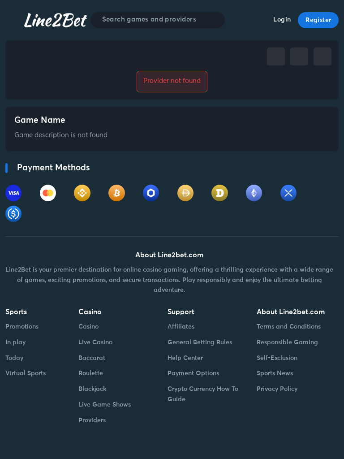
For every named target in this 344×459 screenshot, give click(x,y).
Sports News (275, 373)
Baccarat (91, 358)
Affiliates (181, 327)
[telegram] (299, 56)
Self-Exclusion (277, 358)
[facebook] (276, 56)
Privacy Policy (277, 389)
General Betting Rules (200, 342)
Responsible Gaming (287, 342)
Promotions (22, 327)
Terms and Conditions (289, 327)
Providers (92, 420)
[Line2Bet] (55, 20)
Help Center (185, 358)
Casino (88, 327)
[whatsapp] (322, 56)
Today (14, 358)
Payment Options (193, 373)
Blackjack (92, 389)
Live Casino (95, 342)
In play (15, 342)
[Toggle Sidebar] (13, 20)
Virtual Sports (25, 373)
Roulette (90, 373)
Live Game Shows (104, 405)
